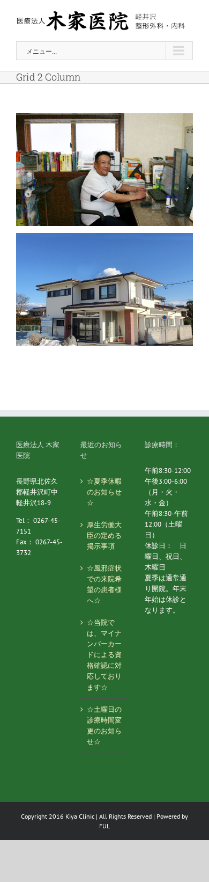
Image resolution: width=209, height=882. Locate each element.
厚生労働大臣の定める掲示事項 (104, 535)
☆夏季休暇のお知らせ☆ (104, 492)
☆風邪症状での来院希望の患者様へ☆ (104, 584)
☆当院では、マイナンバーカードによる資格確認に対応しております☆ (104, 654)
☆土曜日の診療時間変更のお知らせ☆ (104, 725)
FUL (104, 826)
